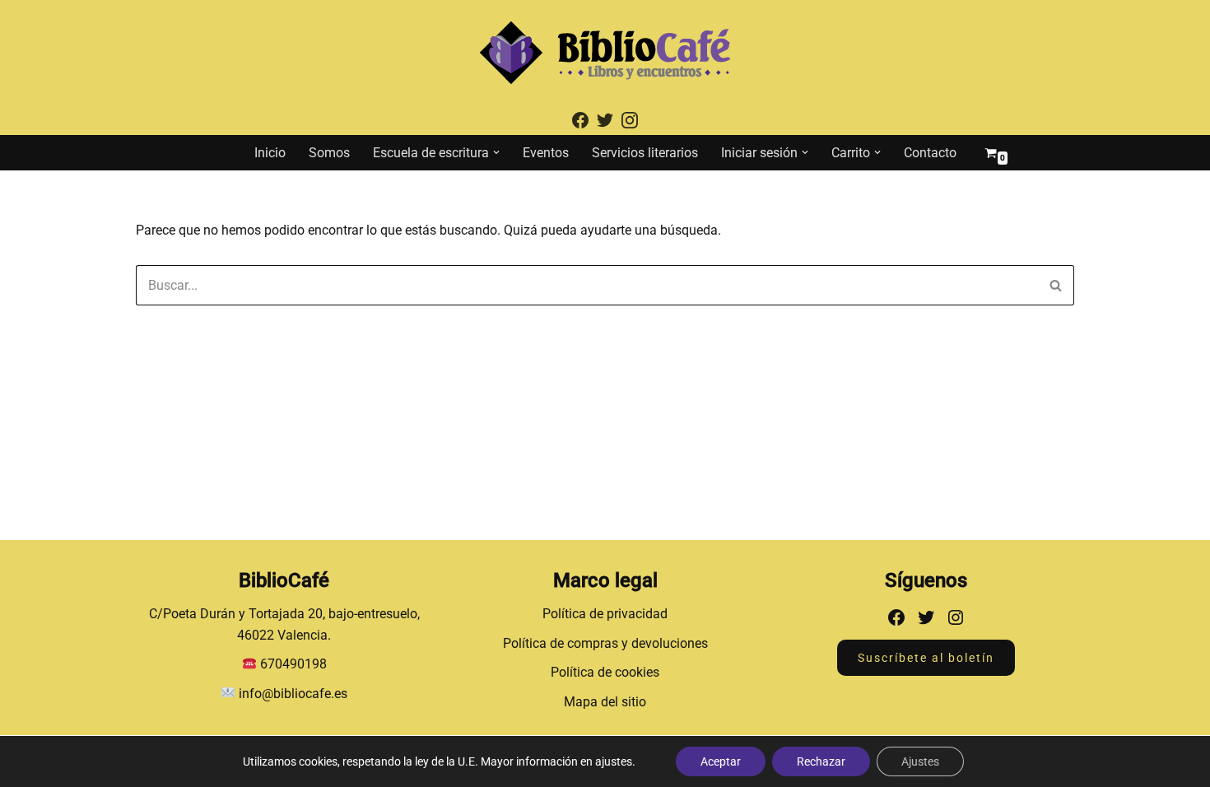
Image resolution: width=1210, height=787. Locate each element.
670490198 (293, 664)
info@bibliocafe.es (291, 693)
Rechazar (821, 761)
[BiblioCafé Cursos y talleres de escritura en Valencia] (605, 53)
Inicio (270, 153)
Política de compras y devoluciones (605, 643)
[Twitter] (926, 617)
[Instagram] (956, 617)
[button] (496, 152)
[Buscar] (1055, 285)
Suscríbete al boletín (926, 657)
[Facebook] (896, 617)
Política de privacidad (605, 614)
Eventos (546, 153)
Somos (329, 153)
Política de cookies (605, 672)
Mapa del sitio (605, 702)
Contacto (930, 153)
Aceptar (720, 761)
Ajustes (920, 761)
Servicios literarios (645, 153)
